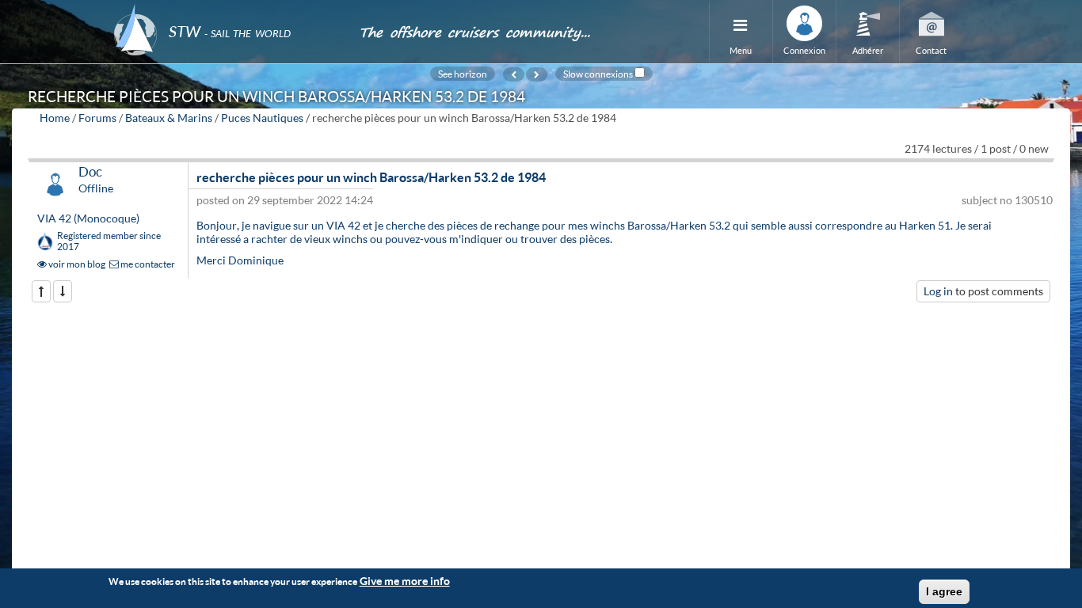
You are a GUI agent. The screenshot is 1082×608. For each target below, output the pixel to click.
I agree (944, 591)
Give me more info (405, 580)
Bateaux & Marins (168, 117)
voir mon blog (76, 264)
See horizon (462, 73)
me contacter (147, 264)
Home (55, 117)
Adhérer (867, 50)
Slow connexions (598, 73)
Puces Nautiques (262, 117)
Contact (931, 50)
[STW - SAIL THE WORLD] (226, 10)
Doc (90, 171)
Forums (97, 117)
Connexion (804, 50)
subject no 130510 (1007, 200)
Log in (938, 291)
